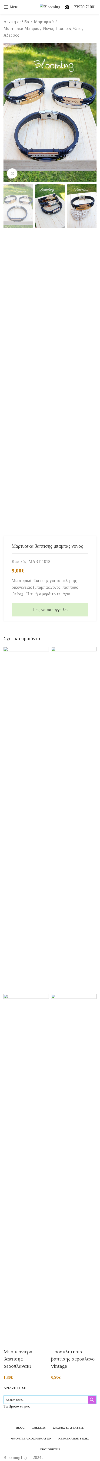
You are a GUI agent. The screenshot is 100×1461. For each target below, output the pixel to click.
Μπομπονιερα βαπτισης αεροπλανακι (18, 1359)
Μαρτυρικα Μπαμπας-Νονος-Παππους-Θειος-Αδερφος (44, 32)
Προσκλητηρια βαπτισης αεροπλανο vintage (73, 1359)
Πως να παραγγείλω (50, 609)
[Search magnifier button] (92, 1400)
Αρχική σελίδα (16, 21)
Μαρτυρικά (44, 21)
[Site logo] (50, 6)
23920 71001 (85, 7)
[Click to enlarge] (12, 173)
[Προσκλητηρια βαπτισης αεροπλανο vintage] (74, 820)
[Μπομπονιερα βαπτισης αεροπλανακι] (26, 820)
